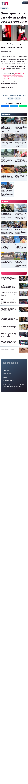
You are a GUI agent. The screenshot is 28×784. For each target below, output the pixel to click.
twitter (14, 106)
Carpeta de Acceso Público (10, 367)
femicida (3, 68)
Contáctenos (7, 373)
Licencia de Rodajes (8, 380)
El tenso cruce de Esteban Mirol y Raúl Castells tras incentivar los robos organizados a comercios (13, 75)
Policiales (4, 8)
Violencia (10, 98)
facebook (4, 106)
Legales (5, 377)
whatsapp (23, 106)
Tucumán (18, 98)
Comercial (6, 370)
